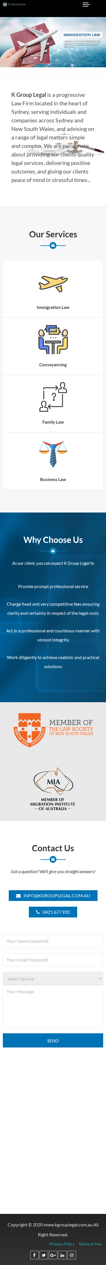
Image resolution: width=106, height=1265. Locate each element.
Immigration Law (53, 307)
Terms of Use (90, 1243)
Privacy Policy (62, 1243)
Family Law (53, 422)
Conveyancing (53, 364)
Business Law (53, 479)
